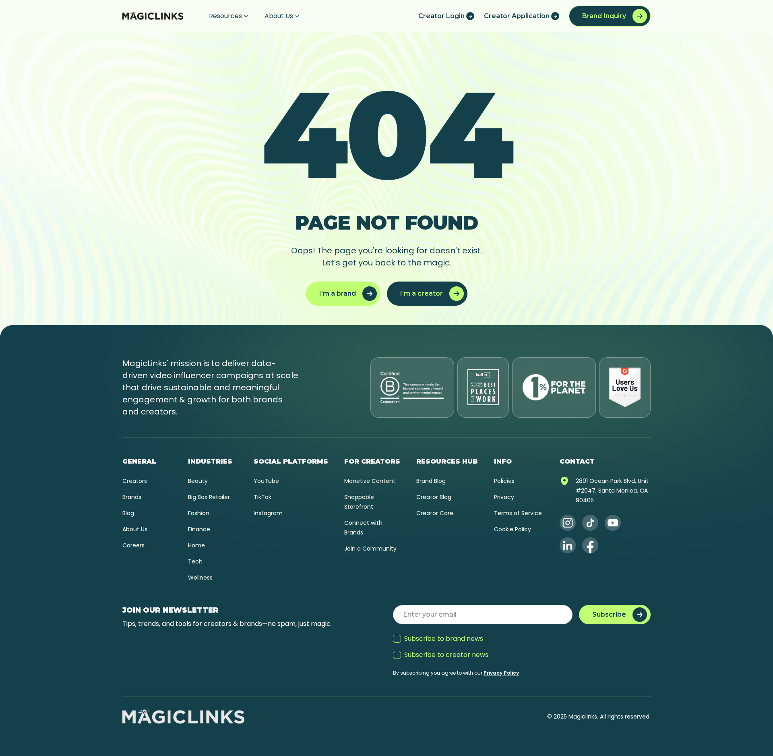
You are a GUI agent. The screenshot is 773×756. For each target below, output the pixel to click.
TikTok (262, 497)
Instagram (268, 513)
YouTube (266, 481)
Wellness (200, 578)
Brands (131, 497)
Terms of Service (518, 513)
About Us (134, 529)
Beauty (198, 481)
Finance (199, 529)
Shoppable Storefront (359, 502)
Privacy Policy (501, 672)
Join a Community (370, 549)
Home (196, 545)
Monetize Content (369, 481)
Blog (128, 513)
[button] (228, 16)
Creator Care (434, 513)
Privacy (504, 497)
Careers (133, 545)
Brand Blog (431, 481)
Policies (504, 481)
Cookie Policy (512, 529)
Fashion (198, 513)
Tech (195, 561)
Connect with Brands (363, 527)
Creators (134, 481)
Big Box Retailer (209, 497)
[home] (152, 15)
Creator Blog (433, 497)
